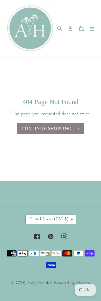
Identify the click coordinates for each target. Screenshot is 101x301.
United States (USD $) (49, 219)
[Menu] (92, 28)
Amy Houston (40, 283)
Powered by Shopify (72, 283)
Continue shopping (46, 128)
